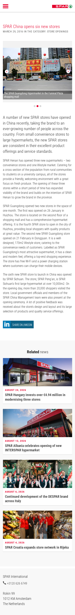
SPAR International (62, 6)
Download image (68, 46)
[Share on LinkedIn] (18, 327)
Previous (7, 71)
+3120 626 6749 (17, 583)
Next (68, 71)
